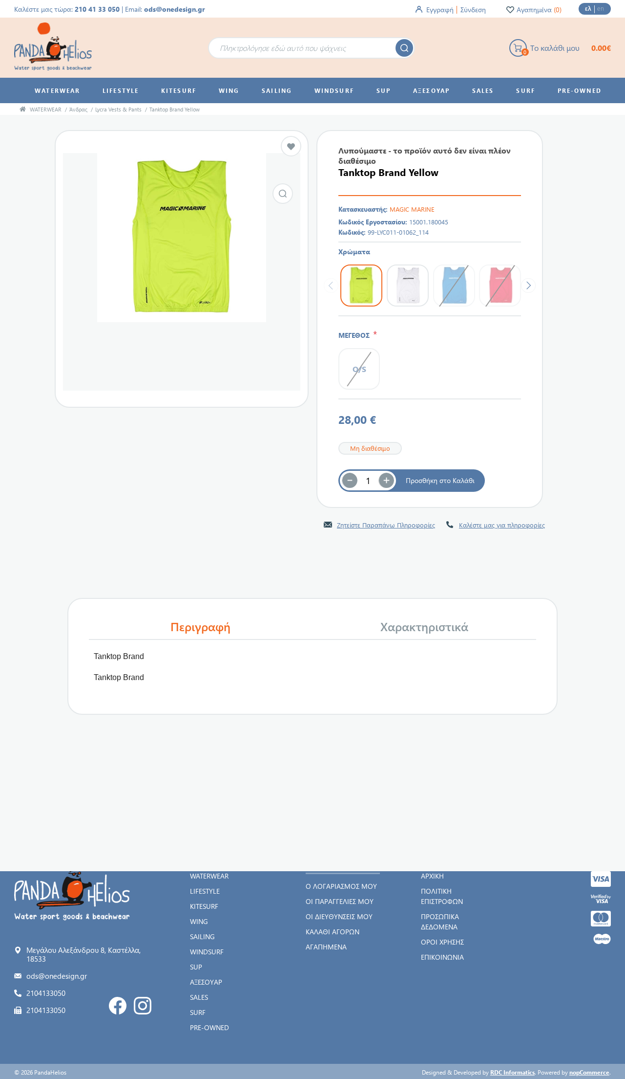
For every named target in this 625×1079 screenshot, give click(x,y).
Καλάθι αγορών (332, 931)
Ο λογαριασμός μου (341, 886)
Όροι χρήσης (442, 942)
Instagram (142, 1005)
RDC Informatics (512, 1072)
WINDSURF (207, 951)
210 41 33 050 (97, 9)
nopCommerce (589, 1072)
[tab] (200, 626)
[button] (386, 480)
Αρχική (432, 876)
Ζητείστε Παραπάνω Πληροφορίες (386, 525)
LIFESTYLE (205, 891)
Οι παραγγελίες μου (340, 901)
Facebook (117, 1005)
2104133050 (45, 993)
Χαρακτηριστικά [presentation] (424, 626)
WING (199, 921)
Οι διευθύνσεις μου (339, 916)
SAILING (202, 936)
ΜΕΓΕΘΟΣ (355, 335)
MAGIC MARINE (412, 209)
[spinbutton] (368, 480)
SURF (198, 1012)
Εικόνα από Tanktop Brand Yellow (282, 193)
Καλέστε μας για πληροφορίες (502, 525)
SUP (196, 966)
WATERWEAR (209, 876)
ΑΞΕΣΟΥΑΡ (206, 982)
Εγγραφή (440, 9)
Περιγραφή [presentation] (200, 626)
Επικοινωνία (442, 957)
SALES (199, 997)
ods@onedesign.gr (174, 9)
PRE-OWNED (209, 1027)
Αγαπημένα (326, 946)
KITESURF (204, 906)
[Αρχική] (23, 109)
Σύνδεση (473, 9)
